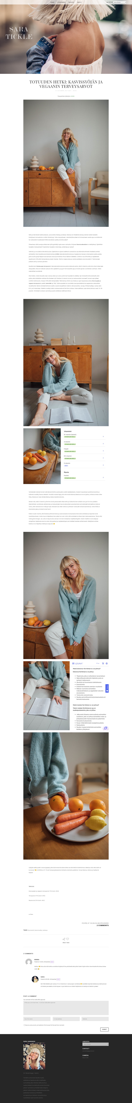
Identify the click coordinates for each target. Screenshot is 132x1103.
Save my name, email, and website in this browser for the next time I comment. (44, 1025)
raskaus (45, 930)
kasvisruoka (38, 930)
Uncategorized (103, 923)
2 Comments (103, 925)
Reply (58, 979)
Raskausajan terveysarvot (44, 266)
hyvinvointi (31, 930)
